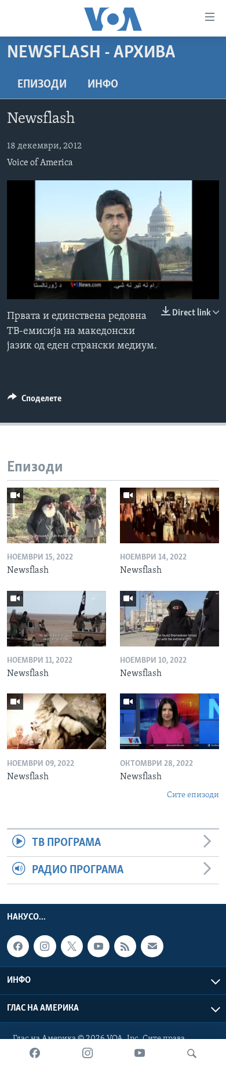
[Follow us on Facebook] (18, 946)
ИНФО (103, 84)
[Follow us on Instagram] (45, 946)
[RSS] (125, 946)
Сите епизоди (193, 795)
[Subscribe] (152, 946)
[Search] (191, 1053)
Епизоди (42, 84)
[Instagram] (87, 1053)
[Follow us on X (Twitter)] (72, 946)
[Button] (34, 401)
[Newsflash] (56, 515)
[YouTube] (140, 1053)
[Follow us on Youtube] (99, 946)
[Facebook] (35, 1053)
